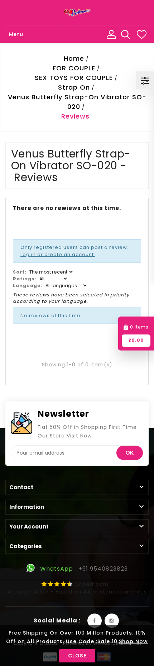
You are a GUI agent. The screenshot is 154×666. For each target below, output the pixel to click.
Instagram (111, 620)
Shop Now (133, 641)
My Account (111, 34)
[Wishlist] (141, 34)
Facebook (94, 620)
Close (77, 655)
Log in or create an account (57, 254)
